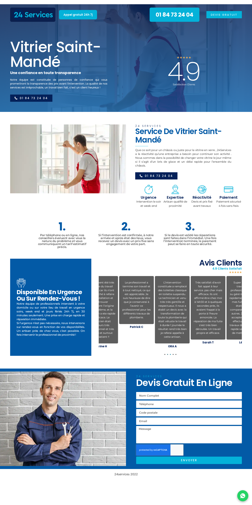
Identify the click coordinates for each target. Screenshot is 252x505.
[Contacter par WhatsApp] (242, 495)
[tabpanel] (116, 303)
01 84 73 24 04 (174, 15)
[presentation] (164, 354)
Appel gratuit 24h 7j (78, 15)
